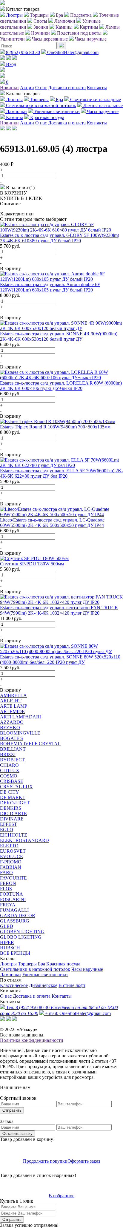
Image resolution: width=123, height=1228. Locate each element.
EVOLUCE (11, 856)
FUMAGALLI (14, 910)
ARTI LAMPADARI (20, 716)
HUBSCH (10, 947)
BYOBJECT (12, 759)
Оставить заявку (17, 1133)
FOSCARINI (13, 899)
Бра (41, 963)
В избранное (61, 1195)
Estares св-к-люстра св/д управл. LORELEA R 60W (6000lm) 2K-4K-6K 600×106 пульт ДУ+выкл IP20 (61, 385)
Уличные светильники (45, 974)
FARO (6, 872)
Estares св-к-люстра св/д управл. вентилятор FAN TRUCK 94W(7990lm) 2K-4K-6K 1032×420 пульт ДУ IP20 (59, 610)
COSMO (8, 775)
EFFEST (8, 824)
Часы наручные (87, 969)
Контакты (97, 87)
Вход (10, 64)
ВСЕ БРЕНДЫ (15, 953)
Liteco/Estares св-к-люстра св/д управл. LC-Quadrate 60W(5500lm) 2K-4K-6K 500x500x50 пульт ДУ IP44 (52, 522)
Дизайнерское (43, 985)
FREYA (8, 904)
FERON (8, 883)
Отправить (11, 1110)
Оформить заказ (83, 1161)
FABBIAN (10, 867)
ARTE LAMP (13, 706)
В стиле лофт (72, 985)
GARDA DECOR (17, 915)
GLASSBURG (14, 920)
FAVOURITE (13, 877)
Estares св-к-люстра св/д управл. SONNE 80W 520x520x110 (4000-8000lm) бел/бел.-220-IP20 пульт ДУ (60, 659)
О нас (41, 87)
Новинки (9, 87)
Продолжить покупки (45, 1161)
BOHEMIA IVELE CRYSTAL (30, 743)
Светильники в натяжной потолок (35, 969)
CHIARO (9, 765)
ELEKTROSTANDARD (24, 840)
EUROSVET (13, 851)
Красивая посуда (63, 963)
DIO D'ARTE (13, 813)
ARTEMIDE (12, 711)
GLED (6, 926)
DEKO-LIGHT (15, 802)
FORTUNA (11, 894)
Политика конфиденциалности (31, 1040)
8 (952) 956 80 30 (22, 52)
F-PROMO (10, 861)
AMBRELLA (13, 695)
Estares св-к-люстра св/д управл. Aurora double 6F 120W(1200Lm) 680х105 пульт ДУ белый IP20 (50, 287)
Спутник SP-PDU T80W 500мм (32, 563)
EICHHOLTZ (13, 834)
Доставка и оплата (67, 87)
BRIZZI (8, 754)
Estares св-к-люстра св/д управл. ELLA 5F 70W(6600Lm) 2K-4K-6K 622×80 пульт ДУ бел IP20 (61, 473)
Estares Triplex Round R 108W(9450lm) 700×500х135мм (55, 426)
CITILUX (9, 770)
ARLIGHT (10, 700)
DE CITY (9, 792)
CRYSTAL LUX (16, 786)
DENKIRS (10, 808)
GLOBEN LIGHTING (22, 931)
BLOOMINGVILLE (20, 732)
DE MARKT (12, 797)
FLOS (6, 888)
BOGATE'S (11, 738)
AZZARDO (12, 722)
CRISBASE (11, 781)
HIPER (7, 942)
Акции (27, 87)
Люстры (8, 963)
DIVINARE (12, 818)
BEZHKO (10, 727)
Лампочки (10, 974)
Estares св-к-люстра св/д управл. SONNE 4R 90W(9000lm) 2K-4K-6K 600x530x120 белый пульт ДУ (58, 336)
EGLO (6, 829)
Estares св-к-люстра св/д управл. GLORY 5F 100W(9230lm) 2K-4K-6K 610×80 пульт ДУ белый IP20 (59, 238)
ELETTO (9, 845)
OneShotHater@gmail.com (72, 52)
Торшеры (27, 963)
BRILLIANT (13, 749)
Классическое (14, 985)
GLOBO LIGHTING (20, 936)
